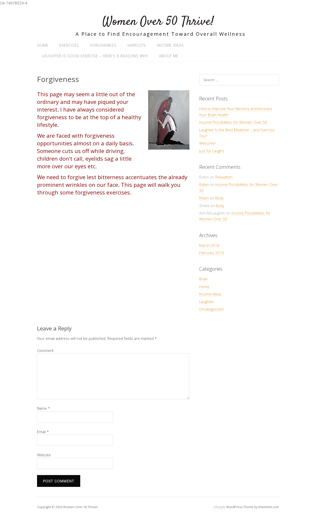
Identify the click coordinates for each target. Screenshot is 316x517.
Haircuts (137, 45)
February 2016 (211, 252)
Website (44, 454)
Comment (45, 350)
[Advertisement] (113, 258)
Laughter (206, 301)
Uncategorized (211, 308)
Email (43, 431)
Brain (203, 278)
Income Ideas (170, 45)
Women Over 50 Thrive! (158, 22)
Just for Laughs (211, 150)
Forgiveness (103, 45)
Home (42, 45)
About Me (168, 55)
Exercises (69, 45)
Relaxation (224, 176)
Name (43, 408)
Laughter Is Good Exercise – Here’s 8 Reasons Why (95, 55)
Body (219, 197)
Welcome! (207, 143)
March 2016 (209, 245)
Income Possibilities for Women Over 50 (233, 122)
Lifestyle (219, 507)
